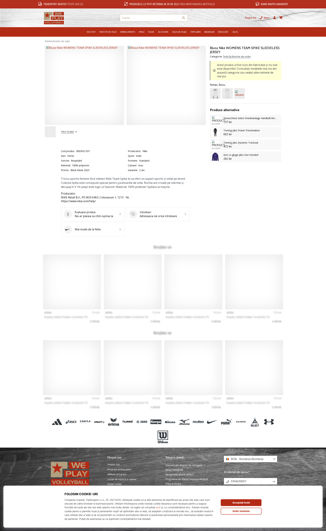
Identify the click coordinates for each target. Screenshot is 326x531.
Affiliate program (116, 474)
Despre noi (250, 17)
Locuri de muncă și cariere (121, 479)
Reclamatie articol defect (180, 474)
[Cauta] (183, 18)
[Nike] (212, 422)
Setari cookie (114, 484)
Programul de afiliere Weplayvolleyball (187, 479)
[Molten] (198, 422)
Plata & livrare (173, 483)
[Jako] (142, 422)
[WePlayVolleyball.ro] (75, 473)
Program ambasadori (119, 469)
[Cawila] (85, 422)
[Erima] (113, 422)
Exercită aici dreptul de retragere (184, 465)
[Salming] (241, 422)
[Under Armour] (269, 422)
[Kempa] (156, 422)
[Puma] (227, 422)
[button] (177, 18)
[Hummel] (128, 422)
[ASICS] (71, 422)
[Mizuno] (184, 422)
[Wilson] (163, 437)
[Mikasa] (170, 422)
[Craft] (99, 422)
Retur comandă (174, 469)
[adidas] (57, 422)
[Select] (255, 422)
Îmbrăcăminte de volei (57, 41)
